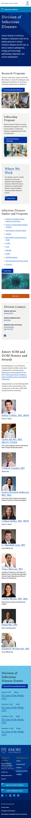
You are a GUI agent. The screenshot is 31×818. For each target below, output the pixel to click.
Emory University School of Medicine (9, 3)
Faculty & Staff (20, 764)
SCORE (8, 243)
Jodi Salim (7, 320)
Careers (3, 779)
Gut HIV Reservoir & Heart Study (17, 261)
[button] (11, 198)
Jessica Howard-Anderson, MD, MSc (15, 493)
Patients (18, 767)
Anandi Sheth (8, 313)
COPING (8, 234)
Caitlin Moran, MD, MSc (15, 599)
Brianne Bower (9, 327)
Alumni (18, 761)
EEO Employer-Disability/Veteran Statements (14, 814)
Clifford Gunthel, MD (13, 468)
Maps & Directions (6, 775)
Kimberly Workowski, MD (15, 649)
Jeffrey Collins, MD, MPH (15, 415)
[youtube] (18, 796)
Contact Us (4, 772)
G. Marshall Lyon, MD (13, 545)
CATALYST (9, 264)
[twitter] (6, 796)
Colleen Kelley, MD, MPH (15, 521)
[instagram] (14, 796)
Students (19, 774)
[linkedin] (10, 796)
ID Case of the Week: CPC (13, 697)
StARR (8, 254)
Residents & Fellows (22, 771)
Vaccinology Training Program (16, 230)
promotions (17, 372)
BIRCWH (8, 250)
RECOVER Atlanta (11, 257)
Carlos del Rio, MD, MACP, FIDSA (12, 441)
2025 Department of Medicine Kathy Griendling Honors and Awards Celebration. (14, 377)
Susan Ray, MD (9, 625)
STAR (7, 247)
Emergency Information (8, 811)
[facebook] (2, 796)
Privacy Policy (5, 807)
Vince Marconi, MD (12, 569)
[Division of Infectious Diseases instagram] (5, 336)
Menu (27, 4)
